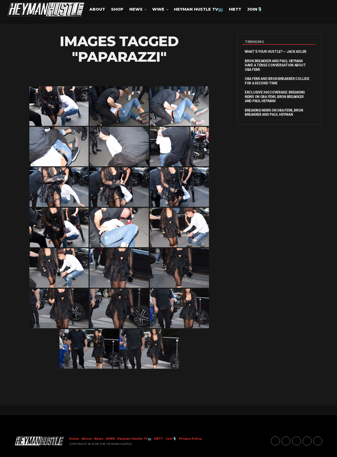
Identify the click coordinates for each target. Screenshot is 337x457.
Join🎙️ (254, 9)
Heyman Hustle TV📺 (198, 9)
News (136, 9)
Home (74, 438)
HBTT (235, 9)
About (97, 9)
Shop (117, 9)
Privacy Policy (190, 438)
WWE (158, 9)
